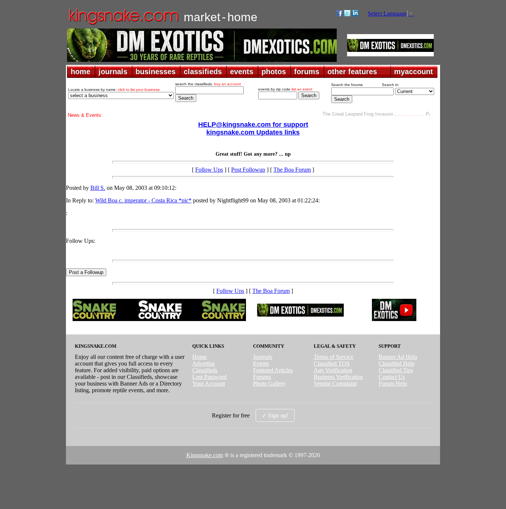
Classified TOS (332, 363)
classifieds (203, 71)
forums (306, 71)
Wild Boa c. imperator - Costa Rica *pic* (143, 200)
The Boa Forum (292, 169)
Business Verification (338, 377)
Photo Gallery (269, 383)
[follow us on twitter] (347, 14)
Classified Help (397, 363)
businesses (156, 71)
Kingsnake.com (204, 455)
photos (274, 71)
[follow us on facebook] (339, 14)
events (241, 71)
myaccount (413, 71)
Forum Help (393, 383)
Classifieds (204, 370)
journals (113, 71)
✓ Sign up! (275, 415)
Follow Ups (209, 169)
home (80, 71)
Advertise (203, 363)
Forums (262, 377)
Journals (262, 357)
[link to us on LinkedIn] (355, 14)
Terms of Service (333, 357)
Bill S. (97, 188)
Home (199, 357)
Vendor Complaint (335, 383)
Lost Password (209, 377)
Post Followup (248, 169)
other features (352, 71)
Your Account (208, 383)
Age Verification (333, 370)
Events (261, 363)
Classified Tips (396, 370)
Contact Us (392, 377)
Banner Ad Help (398, 357)
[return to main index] (123, 24)
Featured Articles (273, 370)
